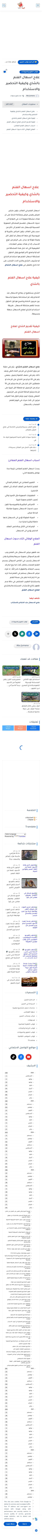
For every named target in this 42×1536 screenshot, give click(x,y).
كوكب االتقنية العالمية (27, 1024)
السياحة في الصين (28, 1004)
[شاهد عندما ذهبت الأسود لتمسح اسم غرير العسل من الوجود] (29, 925)
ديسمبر (29, 1104)
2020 (32, 1450)
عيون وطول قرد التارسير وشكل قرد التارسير (18, 1271)
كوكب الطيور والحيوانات (29, 72)
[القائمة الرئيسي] (38, 5)
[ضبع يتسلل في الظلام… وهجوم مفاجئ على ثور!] (29, 897)
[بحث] (4, 5)
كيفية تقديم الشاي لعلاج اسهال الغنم (21, 122)
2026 (32, 1073)
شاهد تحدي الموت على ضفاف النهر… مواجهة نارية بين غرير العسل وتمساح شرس (12, 913)
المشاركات (29, 818)
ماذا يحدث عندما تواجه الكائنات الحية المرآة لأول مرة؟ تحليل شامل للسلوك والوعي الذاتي (13, 969)
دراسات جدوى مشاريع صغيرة (24, 1008)
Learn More (10, 1524)
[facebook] (21, 1057)
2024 (32, 1132)
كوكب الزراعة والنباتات (26, 1028)
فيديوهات (31, 1020)
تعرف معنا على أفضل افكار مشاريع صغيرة (18, 1330)
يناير (30, 1098)
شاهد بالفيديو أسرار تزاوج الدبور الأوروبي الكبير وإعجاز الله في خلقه (12, 885)
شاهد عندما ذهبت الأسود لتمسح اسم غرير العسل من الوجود (13, 927)
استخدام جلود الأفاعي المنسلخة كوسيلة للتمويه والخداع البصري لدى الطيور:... (31, 684)
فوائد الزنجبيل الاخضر (24, 1343)
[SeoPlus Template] (36, 1519)
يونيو (30, 1082)
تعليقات (30, 820)
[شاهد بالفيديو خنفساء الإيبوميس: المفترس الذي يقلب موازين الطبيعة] (29, 939)
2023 (32, 1170)
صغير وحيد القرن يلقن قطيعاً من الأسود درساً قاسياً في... (11, 683)
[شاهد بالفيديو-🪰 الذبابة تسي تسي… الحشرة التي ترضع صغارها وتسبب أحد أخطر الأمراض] (29, 953)
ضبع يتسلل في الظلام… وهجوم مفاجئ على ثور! (13, 899)
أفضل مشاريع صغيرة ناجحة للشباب (20, 1294)
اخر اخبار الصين (29, 1000)
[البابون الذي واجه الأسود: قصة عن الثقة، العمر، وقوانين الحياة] (29, 869)
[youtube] (29, 1057)
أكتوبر (30, 1110)
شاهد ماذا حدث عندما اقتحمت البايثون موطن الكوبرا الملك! (10, 62)
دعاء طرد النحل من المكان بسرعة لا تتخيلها (22, 449)
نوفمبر (30, 1107)
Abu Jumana (30, 96)
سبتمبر (29, 1145)
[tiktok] (13, 1057)
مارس (30, 1092)
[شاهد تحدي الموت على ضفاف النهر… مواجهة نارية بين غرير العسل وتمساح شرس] (29, 911)
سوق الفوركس (29, 1012)
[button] (29, 634)
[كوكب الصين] (21, 5)
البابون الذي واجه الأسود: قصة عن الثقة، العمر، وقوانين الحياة (13, 871)
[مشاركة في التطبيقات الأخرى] (8, 634)
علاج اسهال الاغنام (14, 265)
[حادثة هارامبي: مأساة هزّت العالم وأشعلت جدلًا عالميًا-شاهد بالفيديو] (29, 855)
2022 (32, 1368)
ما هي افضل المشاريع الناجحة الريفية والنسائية (17, 1256)
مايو (30, 1085)
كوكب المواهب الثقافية (26, 1036)
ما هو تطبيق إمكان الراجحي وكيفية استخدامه (18, 1351)
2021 (32, 1409)
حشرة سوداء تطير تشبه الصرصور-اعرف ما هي (19, 438)
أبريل (30, 1088)
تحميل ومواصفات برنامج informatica (20, 1253)
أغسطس (29, 1076)
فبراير (30, 1095)
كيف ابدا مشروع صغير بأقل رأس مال (20, 1297)
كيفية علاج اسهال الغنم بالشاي (23, 118)
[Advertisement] (21, 36)
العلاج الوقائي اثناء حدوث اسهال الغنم (21, 129)
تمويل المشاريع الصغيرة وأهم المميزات (19, 1291)
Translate (21, 837)
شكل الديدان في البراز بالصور (13, 981)
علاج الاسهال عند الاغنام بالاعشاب (25, 603)
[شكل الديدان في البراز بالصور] (29, 982)
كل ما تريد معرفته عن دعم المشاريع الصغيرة (18, 1341)
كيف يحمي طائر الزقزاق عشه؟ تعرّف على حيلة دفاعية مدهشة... (31, 709)
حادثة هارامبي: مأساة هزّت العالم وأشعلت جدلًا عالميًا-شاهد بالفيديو (13, 857)
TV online (31, 1040)
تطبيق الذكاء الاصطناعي (23, 1358)
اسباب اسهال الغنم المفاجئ (24, 126)
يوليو (30, 1079)
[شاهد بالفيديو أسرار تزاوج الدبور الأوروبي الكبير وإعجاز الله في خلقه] (29, 883)
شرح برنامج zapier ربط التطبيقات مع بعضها (18, 1289)
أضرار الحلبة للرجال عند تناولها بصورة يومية (18, 1308)
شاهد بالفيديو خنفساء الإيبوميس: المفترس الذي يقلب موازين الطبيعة (14, 941)
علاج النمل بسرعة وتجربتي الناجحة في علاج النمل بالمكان (19, 428)
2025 (32, 1101)
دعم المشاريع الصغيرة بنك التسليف (20, 1315)
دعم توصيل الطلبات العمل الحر (21, 1349)
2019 (32, 1491)
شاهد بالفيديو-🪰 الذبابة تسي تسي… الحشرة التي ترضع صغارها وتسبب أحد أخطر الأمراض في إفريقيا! (12, 955)
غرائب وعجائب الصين (27, 1016)
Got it (25, 1524)
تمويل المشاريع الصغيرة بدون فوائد (20, 1282)
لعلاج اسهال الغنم (31, 590)
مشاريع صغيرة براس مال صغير (21, 1346)
